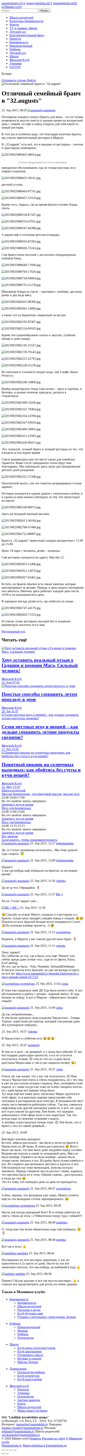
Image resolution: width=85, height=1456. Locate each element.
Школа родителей (21, 17)
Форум (14, 24)
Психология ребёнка (31, 1372)
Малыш (22, 1330)
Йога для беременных (16, 808)
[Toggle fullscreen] (11, 1450)
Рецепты (23, 1389)
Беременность (18, 42)
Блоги (21, 1403)
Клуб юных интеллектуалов (36, 1348)
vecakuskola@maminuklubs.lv (21, 1435)
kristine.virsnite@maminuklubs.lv (22, 1428)
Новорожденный (20, 45)
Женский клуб (19, 1386)
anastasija (23, 843)
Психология (25, 1337)
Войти (31, 80)
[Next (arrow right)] (7, 1453)
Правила (35, 1438)
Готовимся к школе (30, 1355)
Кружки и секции (29, 1358)
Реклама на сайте (53, 1438)
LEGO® (15, 67)
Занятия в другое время (17, 804)
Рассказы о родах (29, 1310)
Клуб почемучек (28, 1375)
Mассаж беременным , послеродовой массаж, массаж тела (40, 794)
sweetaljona (27, 983)
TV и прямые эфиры (23, 28)
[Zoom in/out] (15, 1450)
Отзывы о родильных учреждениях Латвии (46, 1317)
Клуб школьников (29, 1351)
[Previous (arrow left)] (3, 1453)
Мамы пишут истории (32, 1410)
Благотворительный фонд (26, 35)
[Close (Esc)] (3, 1450)
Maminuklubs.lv (12, 1445)
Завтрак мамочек (28, 1400)
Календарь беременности (26, 21)
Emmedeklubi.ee (56, 1445)
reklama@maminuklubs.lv (18, 1431)
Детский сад (17, 31)
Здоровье (15, 63)
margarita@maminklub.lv (32, 1424)
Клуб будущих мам (30, 1313)
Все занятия (10, 836)
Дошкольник (18, 1368)
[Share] (7, 1450)
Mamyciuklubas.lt (34, 1445)
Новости (15, 38)
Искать (45, 10)
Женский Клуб (19, 60)
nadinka (20, 1273)
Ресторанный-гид (13, 631)
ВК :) (15, 907)
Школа (14, 56)
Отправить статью (14, 80)
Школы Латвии (27, 1362)
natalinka (22, 1253)
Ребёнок (15, 49)
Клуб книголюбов (29, 1379)
